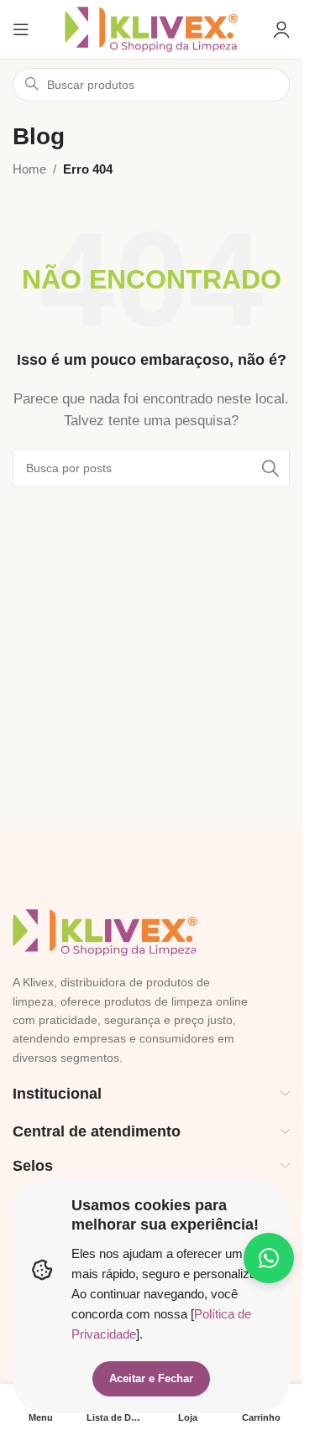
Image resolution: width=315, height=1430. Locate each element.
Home (29, 169)
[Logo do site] (151, 28)
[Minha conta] (281, 29)
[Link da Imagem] (105, 931)
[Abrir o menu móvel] (21, 29)
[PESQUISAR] (270, 468)
